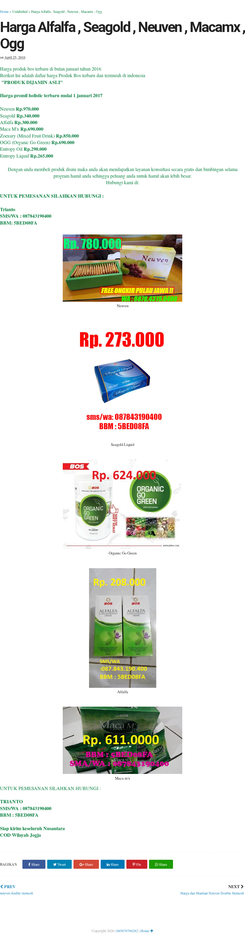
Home (4, 11)
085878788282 (127, 930)
